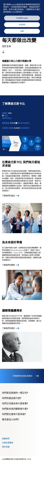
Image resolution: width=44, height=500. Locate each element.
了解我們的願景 (8, 265)
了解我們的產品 (8, 196)
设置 (22, 31)
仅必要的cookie (22, 18)
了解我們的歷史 (8, 328)
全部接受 (22, 25)
